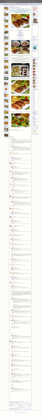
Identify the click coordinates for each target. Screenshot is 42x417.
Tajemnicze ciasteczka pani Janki (36, 83)
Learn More (33, 1)
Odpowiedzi (13, 156)
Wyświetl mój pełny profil (37, 14)
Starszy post (29, 405)
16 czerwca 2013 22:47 (18, 373)
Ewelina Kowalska (13, 272)
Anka (11, 216)
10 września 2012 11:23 (16, 350)
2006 (33, 110)
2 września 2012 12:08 (14, 138)
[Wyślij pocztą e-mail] (14, 129)
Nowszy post (11, 405)
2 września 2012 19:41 (17, 272)
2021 (33, 93)
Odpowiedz (12, 155)
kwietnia (34, 106)
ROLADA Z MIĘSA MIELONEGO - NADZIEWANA (35, 122)
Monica (12, 243)
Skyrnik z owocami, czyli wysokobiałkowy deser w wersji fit (36, 78)
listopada (34, 101)
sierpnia (34, 103)
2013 (33, 99)
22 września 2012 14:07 (18, 364)
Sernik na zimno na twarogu (36, 71)
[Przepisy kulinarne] (35, 132)
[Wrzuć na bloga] (15, 129)
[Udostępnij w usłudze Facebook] (16, 129)
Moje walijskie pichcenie (35, 113)
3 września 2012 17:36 (18, 335)
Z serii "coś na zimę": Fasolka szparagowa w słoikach (36, 66)
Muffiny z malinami (36, 68)
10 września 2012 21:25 (18, 346)
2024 (33, 91)
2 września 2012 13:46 (18, 212)
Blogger (26, 412)
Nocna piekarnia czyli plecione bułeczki (36, 86)
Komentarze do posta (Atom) (21, 407)
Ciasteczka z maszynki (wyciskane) (36, 80)
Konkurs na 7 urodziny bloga (36, 59)
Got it (35, 1)
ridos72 (12, 315)
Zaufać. (34, 116)
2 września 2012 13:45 (18, 201)
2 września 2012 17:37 (15, 243)
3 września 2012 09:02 (15, 315)
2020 (33, 94)
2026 (33, 90)
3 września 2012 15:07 (15, 326)
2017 (33, 96)
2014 (33, 98)
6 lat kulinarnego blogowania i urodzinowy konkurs (36, 75)
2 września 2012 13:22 (14, 216)
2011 (33, 109)
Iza (11, 138)
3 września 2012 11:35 (18, 298)
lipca (33, 104)
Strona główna (20, 405)
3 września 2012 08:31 (15, 290)
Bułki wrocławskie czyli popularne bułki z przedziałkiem (36, 63)
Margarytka (12, 129)
